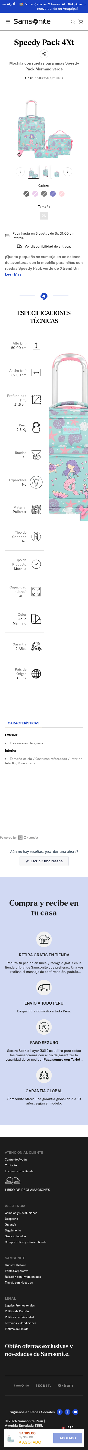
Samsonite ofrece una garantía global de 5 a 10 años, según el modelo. (44, 1101)
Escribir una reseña (49, 862)
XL (44, 215)
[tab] (23, 723)
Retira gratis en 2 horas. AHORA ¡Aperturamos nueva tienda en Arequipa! (46, 6)
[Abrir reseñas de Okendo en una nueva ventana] (19, 837)
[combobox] (70, 1427)
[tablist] (44, 724)
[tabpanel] (44, 772)
